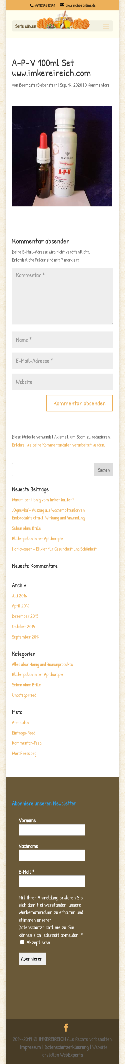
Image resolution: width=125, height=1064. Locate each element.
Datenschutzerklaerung (67, 1047)
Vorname (27, 820)
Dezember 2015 (25, 616)
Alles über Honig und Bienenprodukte (42, 664)
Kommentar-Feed (26, 743)
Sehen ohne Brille (26, 528)
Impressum (30, 1047)
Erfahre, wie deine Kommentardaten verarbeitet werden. (58, 445)
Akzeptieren (37, 942)
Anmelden (20, 722)
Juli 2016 (19, 595)
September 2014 (25, 637)
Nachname (28, 846)
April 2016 (20, 605)
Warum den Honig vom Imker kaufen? (43, 499)
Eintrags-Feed (23, 733)
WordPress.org (24, 753)
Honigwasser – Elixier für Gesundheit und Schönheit (54, 549)
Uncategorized (24, 695)
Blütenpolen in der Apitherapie (37, 538)
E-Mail (26, 871)
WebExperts (71, 1054)
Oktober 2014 (23, 626)
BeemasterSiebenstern (38, 85)
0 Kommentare (97, 85)
